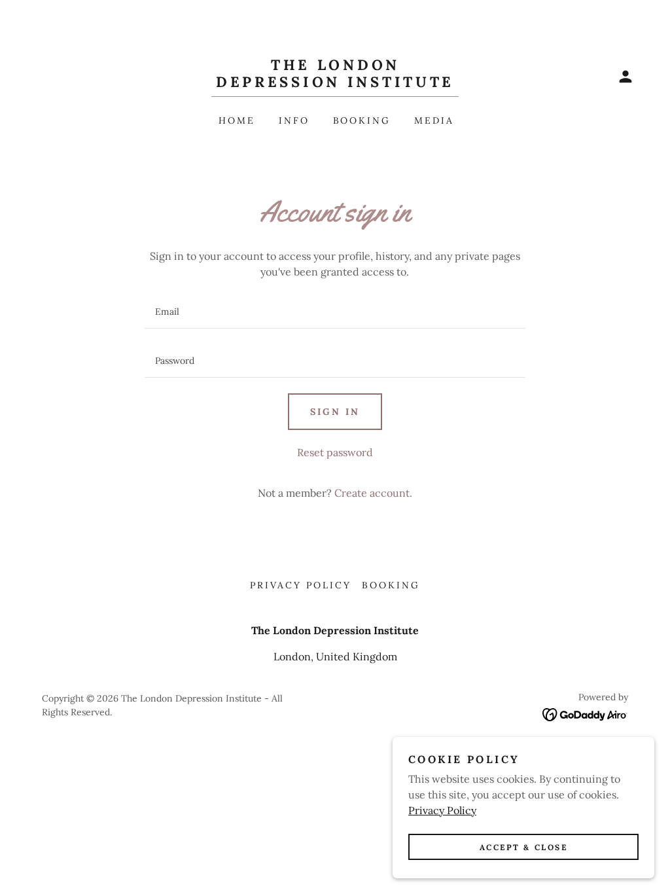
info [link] (294, 120)
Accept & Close (524, 847)
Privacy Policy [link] (300, 585)
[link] (335, 83)
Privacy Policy (442, 810)
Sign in (335, 412)
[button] (625, 76)
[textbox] (335, 312)
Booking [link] (362, 120)
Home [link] (237, 120)
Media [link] (434, 120)
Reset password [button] (335, 452)
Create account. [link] (373, 492)
